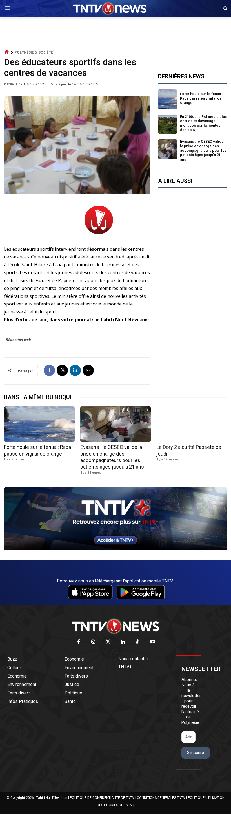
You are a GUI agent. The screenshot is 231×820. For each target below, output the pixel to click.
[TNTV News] (115, 626)
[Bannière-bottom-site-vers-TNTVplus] (115, 548)
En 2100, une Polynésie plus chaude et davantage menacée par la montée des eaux (203, 123)
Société (46, 52)
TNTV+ (125, 666)
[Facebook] (49, 370)
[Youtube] (152, 642)
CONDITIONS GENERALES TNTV (161, 798)
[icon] (7, 52)
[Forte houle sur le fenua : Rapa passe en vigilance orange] (167, 99)
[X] (62, 370)
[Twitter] (108, 642)
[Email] (88, 370)
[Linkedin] (75, 370)
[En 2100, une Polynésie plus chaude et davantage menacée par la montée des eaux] (167, 124)
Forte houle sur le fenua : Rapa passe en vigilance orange (201, 98)
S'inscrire (195, 752)
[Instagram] (93, 642)
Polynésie (24, 52)
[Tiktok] (138, 642)
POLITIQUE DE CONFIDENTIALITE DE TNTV (102, 798)
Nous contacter (133, 658)
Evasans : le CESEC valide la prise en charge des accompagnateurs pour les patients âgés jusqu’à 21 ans (203, 150)
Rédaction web (18, 339)
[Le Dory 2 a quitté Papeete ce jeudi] (191, 424)
